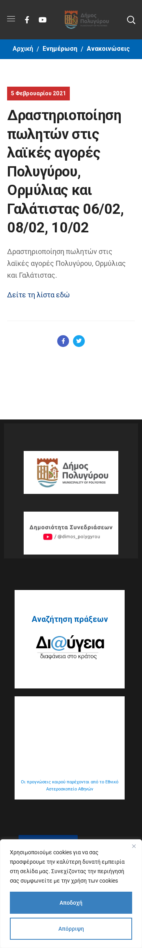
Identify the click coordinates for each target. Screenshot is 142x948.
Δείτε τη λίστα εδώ (38, 295)
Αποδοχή (71, 903)
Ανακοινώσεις (108, 48)
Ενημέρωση (60, 48)
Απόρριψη (71, 929)
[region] (71, 893)
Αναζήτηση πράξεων (70, 619)
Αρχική (23, 48)
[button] (131, 19)
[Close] (133, 846)
